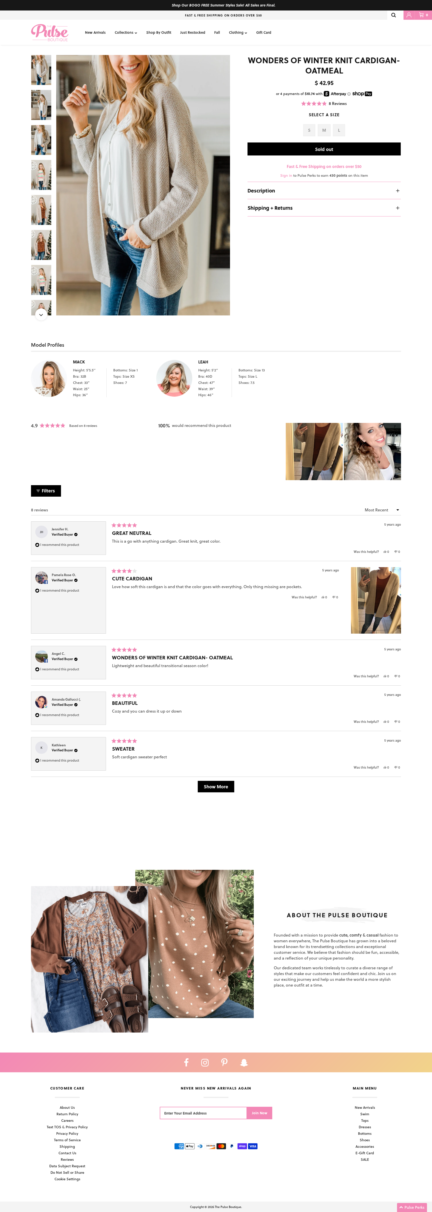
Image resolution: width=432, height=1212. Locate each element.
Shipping (67, 1146)
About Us (67, 1107)
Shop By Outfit (158, 32)
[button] (324, 103)
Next (41, 314)
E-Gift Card (365, 1153)
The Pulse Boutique (228, 1207)
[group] (143, 185)
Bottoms (365, 1133)
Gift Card (263, 32)
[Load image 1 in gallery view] (143, 185)
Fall (217, 32)
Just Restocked (192, 32)
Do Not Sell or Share (67, 1172)
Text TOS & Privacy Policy (67, 1127)
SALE (365, 1159)
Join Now (259, 1113)
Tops (364, 1120)
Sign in (286, 175)
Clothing (236, 32)
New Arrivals (95, 32)
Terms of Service (67, 1140)
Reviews (67, 1159)
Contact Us (67, 1153)
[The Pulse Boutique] (49, 32)
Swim (364, 1114)
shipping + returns (270, 207)
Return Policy (67, 1114)
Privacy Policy (67, 1133)
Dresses (365, 1127)
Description (261, 190)
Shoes (365, 1140)
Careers (67, 1120)
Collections (124, 32)
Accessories (365, 1146)
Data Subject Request (67, 1166)
